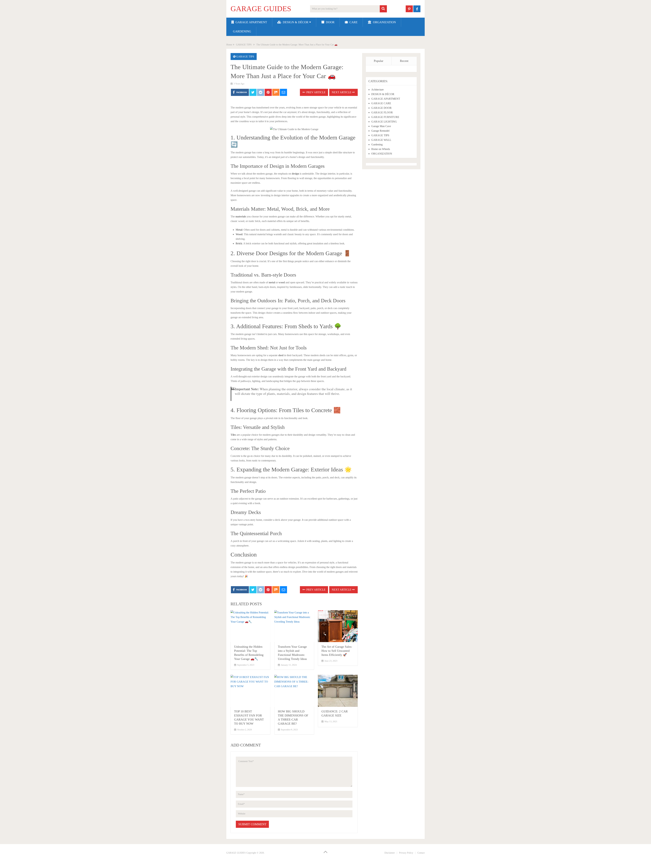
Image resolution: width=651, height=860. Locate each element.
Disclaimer (389, 853)
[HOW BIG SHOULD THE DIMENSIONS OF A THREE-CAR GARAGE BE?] (294, 691)
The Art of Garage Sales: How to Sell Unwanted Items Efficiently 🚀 (336, 650)
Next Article (342, 92)
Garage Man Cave (381, 126)
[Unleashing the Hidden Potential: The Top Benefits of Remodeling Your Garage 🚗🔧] (250, 626)
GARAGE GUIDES (261, 9)
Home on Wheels (380, 149)
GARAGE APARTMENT (251, 22)
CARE (353, 22)
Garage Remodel (380, 130)
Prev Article (316, 92)
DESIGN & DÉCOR (295, 22)
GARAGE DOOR (381, 107)
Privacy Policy (406, 853)
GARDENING (241, 31)
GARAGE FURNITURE (385, 117)
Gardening (377, 144)
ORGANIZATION (384, 22)
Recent (404, 61)
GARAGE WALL (381, 139)
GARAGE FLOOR (382, 112)
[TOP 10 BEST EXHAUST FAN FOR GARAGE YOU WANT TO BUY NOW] (250, 691)
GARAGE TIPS (245, 56)
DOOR (329, 22)
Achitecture (377, 89)
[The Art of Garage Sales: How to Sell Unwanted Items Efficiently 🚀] (338, 626)
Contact (421, 853)
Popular (378, 61)
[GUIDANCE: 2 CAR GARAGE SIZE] (338, 691)
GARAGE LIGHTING (384, 121)
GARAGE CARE (381, 103)
